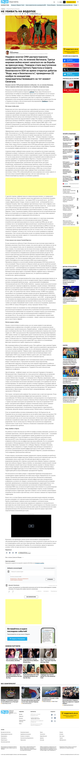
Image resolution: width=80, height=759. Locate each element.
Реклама (21, 718)
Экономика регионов (5, 741)
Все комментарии (31, 596)
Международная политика (6, 734)
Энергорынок (4, 738)
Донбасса (45, 101)
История (61, 734)
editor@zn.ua (37, 725)
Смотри (65, 345)
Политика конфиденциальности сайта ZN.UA (69, 754)
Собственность (63, 740)
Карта (20, 723)
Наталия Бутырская (27, 703)
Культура (42, 740)
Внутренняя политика (5, 732)
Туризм (61, 738)
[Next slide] (78, 5)
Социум (61, 732)
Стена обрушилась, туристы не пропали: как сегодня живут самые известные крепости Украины (69, 199)
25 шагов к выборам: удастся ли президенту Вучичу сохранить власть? (68, 151)
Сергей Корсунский (6, 703)
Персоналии (23, 740)
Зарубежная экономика (25, 734)
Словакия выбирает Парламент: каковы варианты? (68, 157)
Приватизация (4, 740)
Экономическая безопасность (26, 738)
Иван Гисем (54, 701)
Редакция (21, 716)
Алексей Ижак (14, 52)
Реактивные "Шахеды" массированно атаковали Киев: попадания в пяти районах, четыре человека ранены (69, 208)
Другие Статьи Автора (70, 266)
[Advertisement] (31, 186)
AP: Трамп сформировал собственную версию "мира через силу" (68, 138)
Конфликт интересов (25, 736)
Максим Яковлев (46, 701)
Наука (41, 732)
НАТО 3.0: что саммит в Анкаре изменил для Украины (69, 282)
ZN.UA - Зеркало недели (71, 90)
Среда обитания (43, 736)
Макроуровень (4, 736)
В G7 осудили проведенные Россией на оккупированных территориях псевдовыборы (68, 164)
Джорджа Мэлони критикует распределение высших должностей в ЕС (69, 144)
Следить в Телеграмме (18, 639)
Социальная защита (24, 732)
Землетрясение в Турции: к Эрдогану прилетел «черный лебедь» (70, 701)
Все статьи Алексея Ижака (14, 557)
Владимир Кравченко (68, 705)
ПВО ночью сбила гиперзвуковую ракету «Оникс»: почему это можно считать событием (69, 222)
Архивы (20, 714)
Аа (64, 2)
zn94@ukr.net (33, 722)
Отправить (50, 579)
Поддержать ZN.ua (71, 2)
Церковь (42, 738)
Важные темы (5, 5)
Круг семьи (62, 736)
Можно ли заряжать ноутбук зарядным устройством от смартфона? (67, 215)
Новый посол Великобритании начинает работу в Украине (67, 171)
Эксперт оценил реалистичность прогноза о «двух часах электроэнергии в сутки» (69, 191)
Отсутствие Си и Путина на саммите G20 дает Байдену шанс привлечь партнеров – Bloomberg (69, 179)
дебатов (31, 92)
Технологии (42, 734)
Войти (60, 2)
